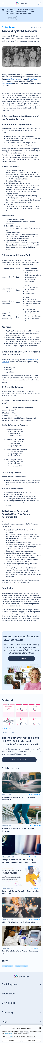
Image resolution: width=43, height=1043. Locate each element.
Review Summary (21, 966)
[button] (3, 3)
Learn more (12, 18)
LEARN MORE (21, 658)
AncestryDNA (7, 966)
